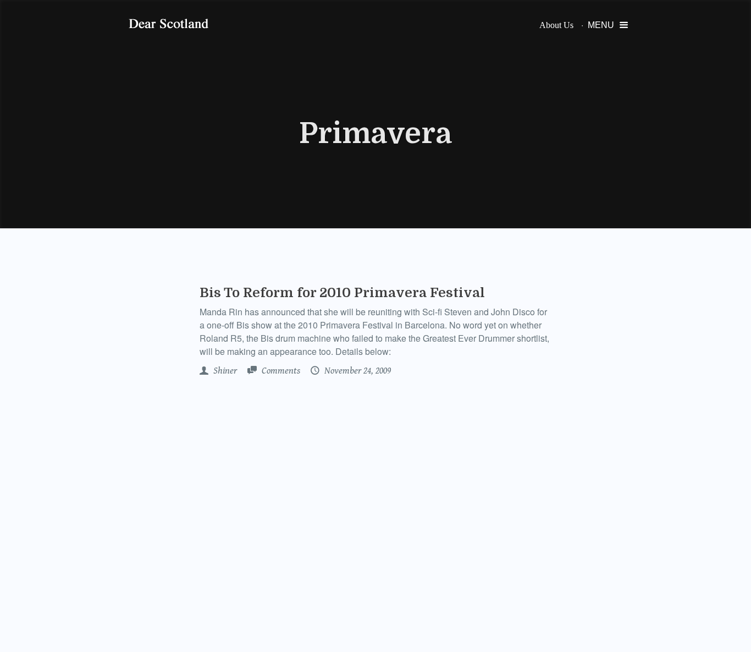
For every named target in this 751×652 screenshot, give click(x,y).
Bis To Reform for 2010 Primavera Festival (342, 292)
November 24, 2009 (356, 370)
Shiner (224, 370)
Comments (279, 370)
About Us (556, 25)
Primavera (375, 134)
